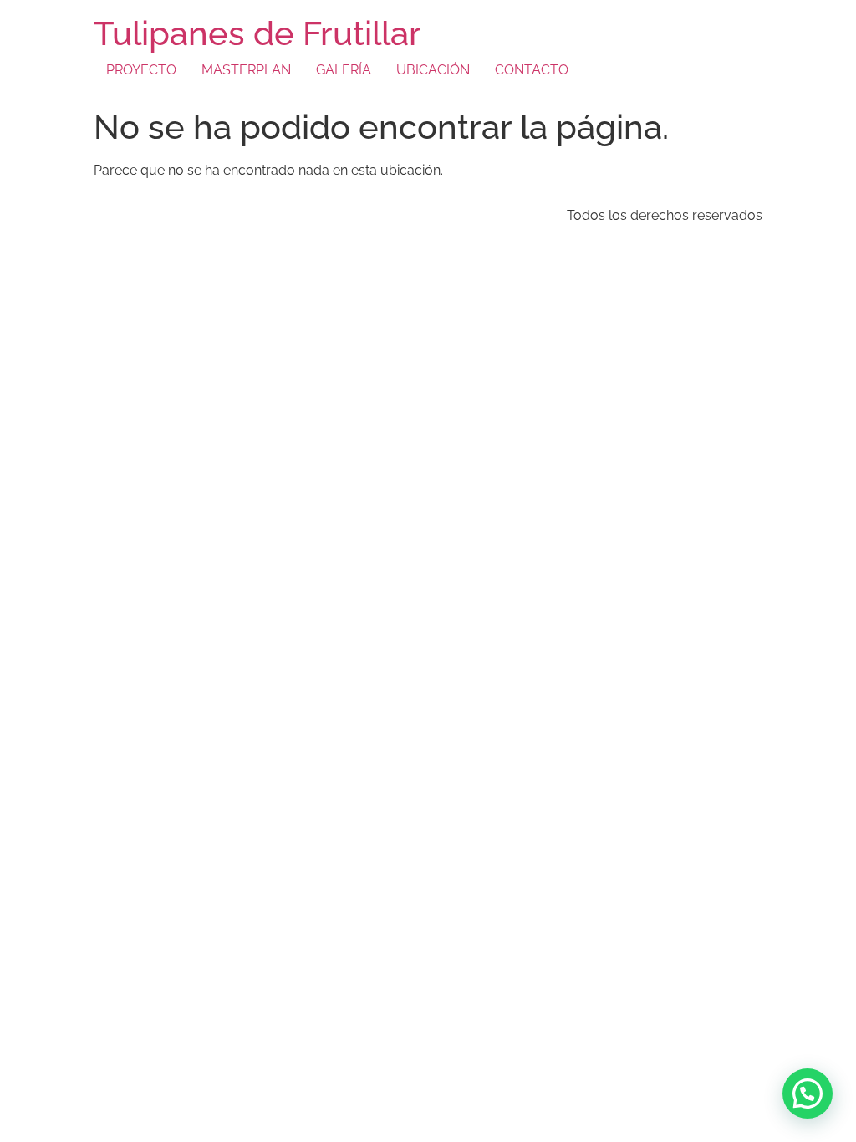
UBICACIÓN (433, 70)
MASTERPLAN (246, 70)
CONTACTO (531, 70)
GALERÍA (343, 70)
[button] (807, 1093)
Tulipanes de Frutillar (257, 33)
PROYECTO (141, 70)
